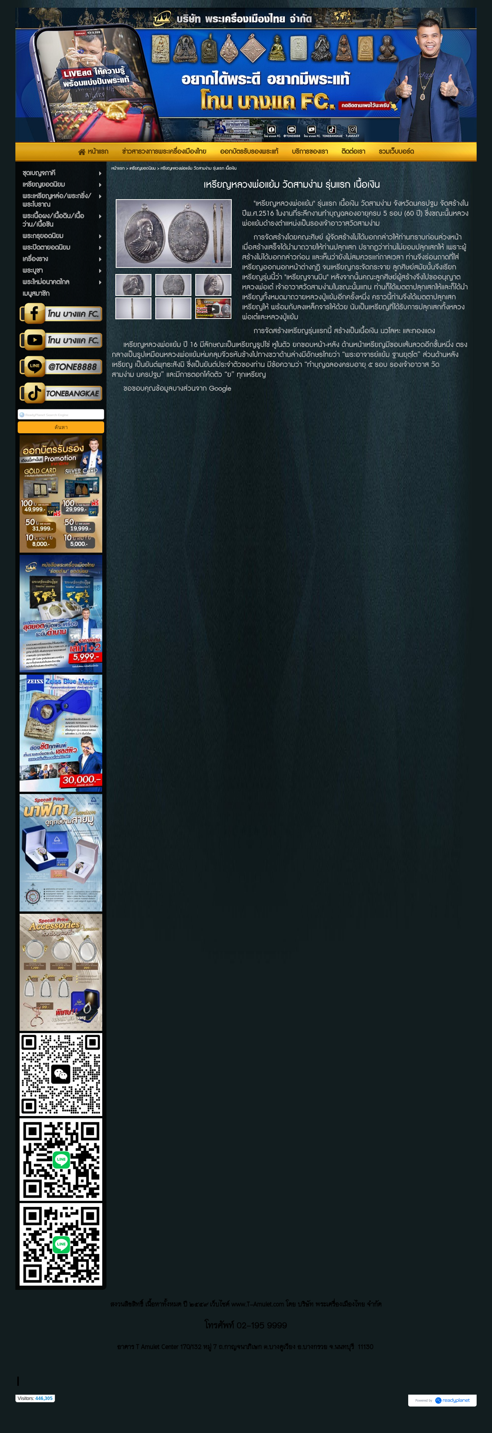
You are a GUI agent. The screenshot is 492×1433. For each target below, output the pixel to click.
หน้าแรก (118, 168)
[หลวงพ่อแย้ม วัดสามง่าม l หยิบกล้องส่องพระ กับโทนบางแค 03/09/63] (213, 308)
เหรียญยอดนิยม (143, 168)
